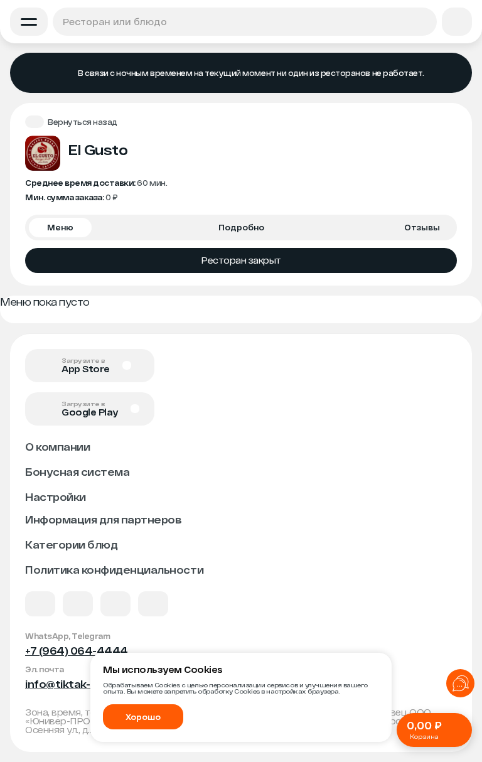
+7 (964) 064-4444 (76, 651)
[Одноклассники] (115, 603)
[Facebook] (78, 603)
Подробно (241, 227)
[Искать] (423, 22)
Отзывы (422, 227)
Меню (60, 227)
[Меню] (29, 22)
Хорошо (143, 716)
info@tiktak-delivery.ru (85, 684)
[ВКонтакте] (40, 603)
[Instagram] (153, 603)
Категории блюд (71, 544)
